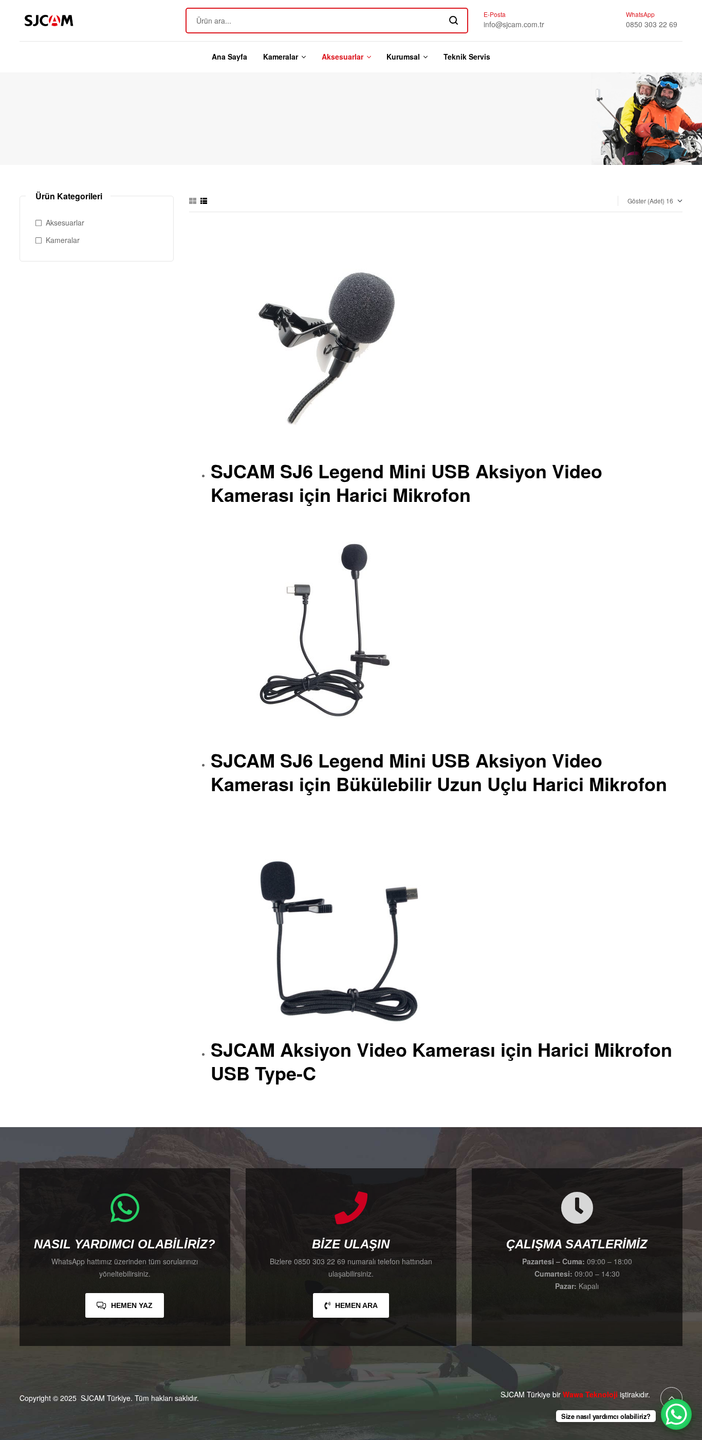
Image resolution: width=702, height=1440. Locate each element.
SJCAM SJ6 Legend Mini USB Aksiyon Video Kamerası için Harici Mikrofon (406, 482)
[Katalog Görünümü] (192, 201)
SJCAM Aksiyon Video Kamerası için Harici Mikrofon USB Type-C (441, 1061)
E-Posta (495, 14)
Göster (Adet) (645, 200)
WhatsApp (640, 14)
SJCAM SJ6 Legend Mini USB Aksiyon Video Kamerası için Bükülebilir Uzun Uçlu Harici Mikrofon (439, 771)
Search (454, 20)
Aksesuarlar (65, 222)
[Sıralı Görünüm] (203, 201)
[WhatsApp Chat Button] (676, 1414)
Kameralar (63, 240)
